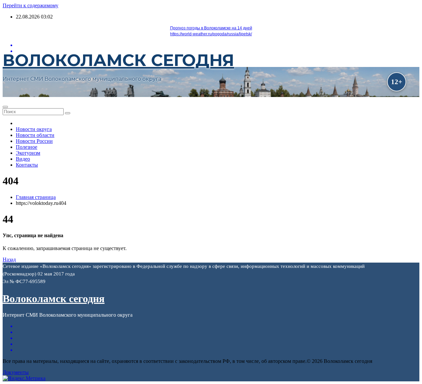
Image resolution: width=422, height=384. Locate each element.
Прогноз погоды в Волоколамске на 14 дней (211, 28)
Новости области (35, 135)
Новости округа (34, 129)
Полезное (26, 147)
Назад (9, 259)
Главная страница (36, 197)
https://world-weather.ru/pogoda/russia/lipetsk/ (211, 34)
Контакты (27, 165)
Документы (16, 372)
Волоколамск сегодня (118, 60)
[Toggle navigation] (5, 107)
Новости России (34, 141)
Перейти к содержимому (30, 5)
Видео (23, 159)
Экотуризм (28, 153)
